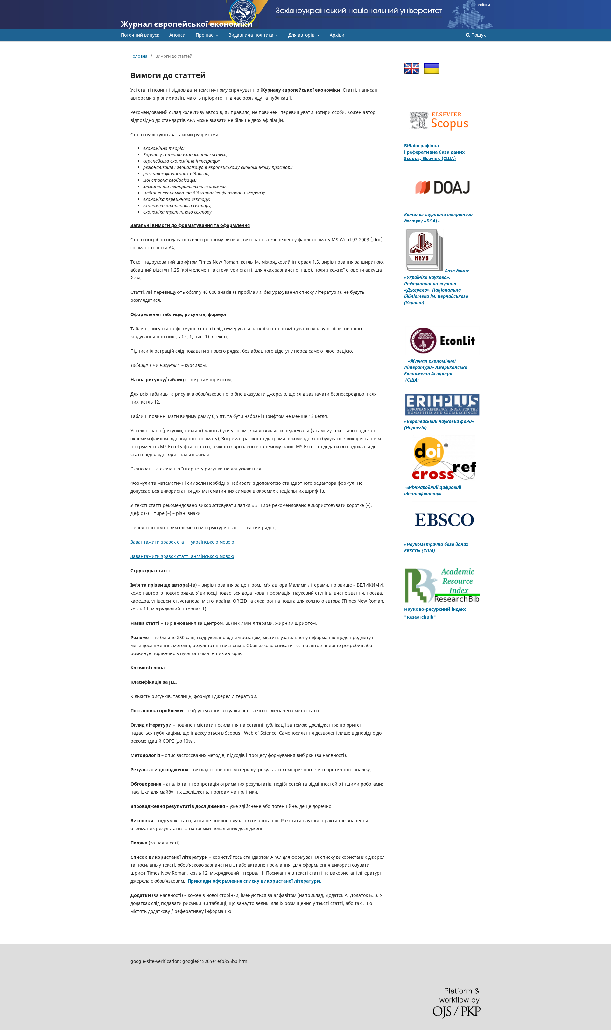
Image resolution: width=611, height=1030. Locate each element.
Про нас (205, 35)
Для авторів (302, 35)
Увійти (483, 5)
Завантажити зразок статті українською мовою (182, 542)
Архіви (337, 35)
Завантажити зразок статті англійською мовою (182, 556)
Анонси (177, 35)
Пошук (478, 35)
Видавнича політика (251, 35)
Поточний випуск (140, 35)
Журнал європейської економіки (186, 23)
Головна (138, 56)
